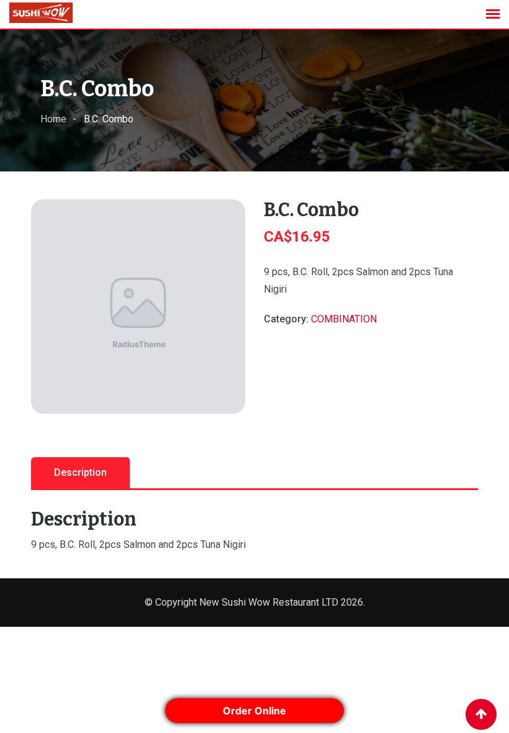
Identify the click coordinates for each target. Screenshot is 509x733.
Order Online (254, 710)
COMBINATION (344, 319)
